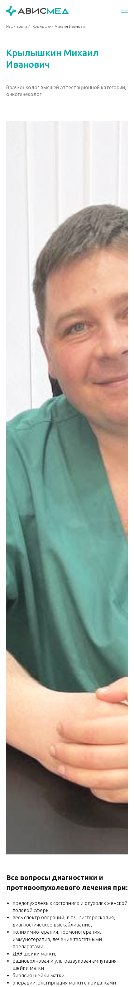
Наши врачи (16, 26)
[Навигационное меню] (124, 11)
